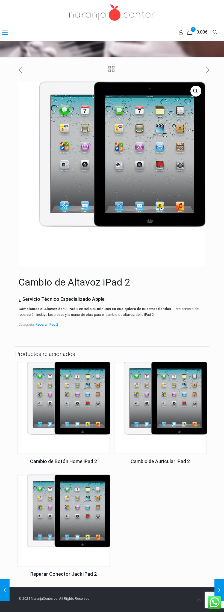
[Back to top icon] (198, 599)
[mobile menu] (4, 32)
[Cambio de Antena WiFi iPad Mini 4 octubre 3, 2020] (219, 590)
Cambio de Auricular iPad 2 (160, 461)
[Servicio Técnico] (112, 12)
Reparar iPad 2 (47, 324)
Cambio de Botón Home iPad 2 (63, 461)
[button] (195, 91)
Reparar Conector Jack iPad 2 (63, 574)
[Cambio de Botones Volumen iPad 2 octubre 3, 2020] (5, 590)
